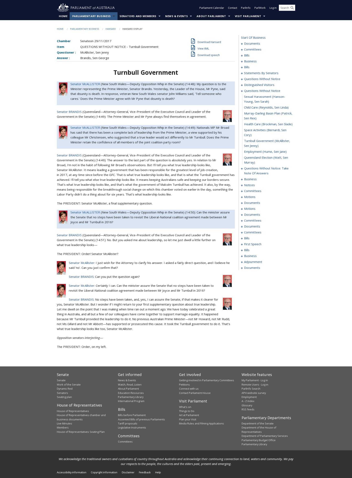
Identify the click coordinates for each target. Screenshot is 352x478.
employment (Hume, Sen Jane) (265, 151)
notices (249, 185)
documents (252, 43)
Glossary (247, 405)
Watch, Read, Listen (130, 384)
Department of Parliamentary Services (265, 436)
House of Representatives (73, 411)
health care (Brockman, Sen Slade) (268, 124)
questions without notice (262, 79)
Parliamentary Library (130, 397)
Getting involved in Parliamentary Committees (206, 380)
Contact (232, 8)
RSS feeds (248, 409)
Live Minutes (64, 423)
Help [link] (158, 472)
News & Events (176, 16)
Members (63, 427)
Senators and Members (138, 16)
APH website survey (254, 393)
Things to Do (186, 411)
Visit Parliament (248, 16)
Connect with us (189, 388)
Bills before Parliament (132, 415)
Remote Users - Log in (255, 384)
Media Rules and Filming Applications (201, 423)
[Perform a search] (292, 8)
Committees (125, 441)
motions (249, 197)
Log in (273, 8)
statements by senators (261, 73)
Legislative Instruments (132, 427)
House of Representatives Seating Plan (81, 432)
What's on (185, 407)
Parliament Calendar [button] (211, 8)
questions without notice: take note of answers (266, 170)
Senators (62, 393)
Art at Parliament (189, 415)
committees (252, 49)
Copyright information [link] (104, 472)
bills (247, 55)
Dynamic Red (65, 388)
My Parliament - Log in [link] (255, 380)
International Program (131, 401)
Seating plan (64, 397)
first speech (252, 244)
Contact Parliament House (195, 393)
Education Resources (131, 393)
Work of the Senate (69, 384)
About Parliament (211, 16)
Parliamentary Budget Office (259, 440)
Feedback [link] (145, 472)
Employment (249, 397)
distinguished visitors (259, 85)
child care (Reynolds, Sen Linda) (266, 107)
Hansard (111, 28)
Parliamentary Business (91, 16)
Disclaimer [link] (128, 472)
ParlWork (260, 8)
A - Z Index (248, 401)
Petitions (184, 384)
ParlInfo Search (251, 388)
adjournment (253, 262)
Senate (61, 380)
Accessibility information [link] (71, 472)
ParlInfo (246, 8)
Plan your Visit (187, 419)
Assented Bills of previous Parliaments (141, 419)
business (250, 61)
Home (63, 16)
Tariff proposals (127, 423)
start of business (253, 37)
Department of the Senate (258, 423)
